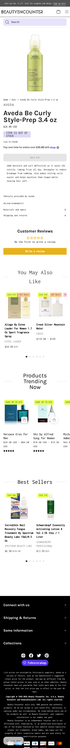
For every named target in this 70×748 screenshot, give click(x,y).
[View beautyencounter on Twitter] (38, 655)
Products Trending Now (35, 381)
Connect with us (16, 605)
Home (5, 99)
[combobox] (35, 22)
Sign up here (59, 3)
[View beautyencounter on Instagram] (23, 655)
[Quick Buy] (24, 420)
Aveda (8, 105)
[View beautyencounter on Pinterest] (46, 655)
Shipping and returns (15, 215)
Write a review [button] (35, 251)
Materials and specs (14, 209)
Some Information (18, 630)
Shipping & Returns (19, 618)
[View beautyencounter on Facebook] (31, 655)
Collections (12, 643)
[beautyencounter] (22, 12)
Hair (14, 99)
